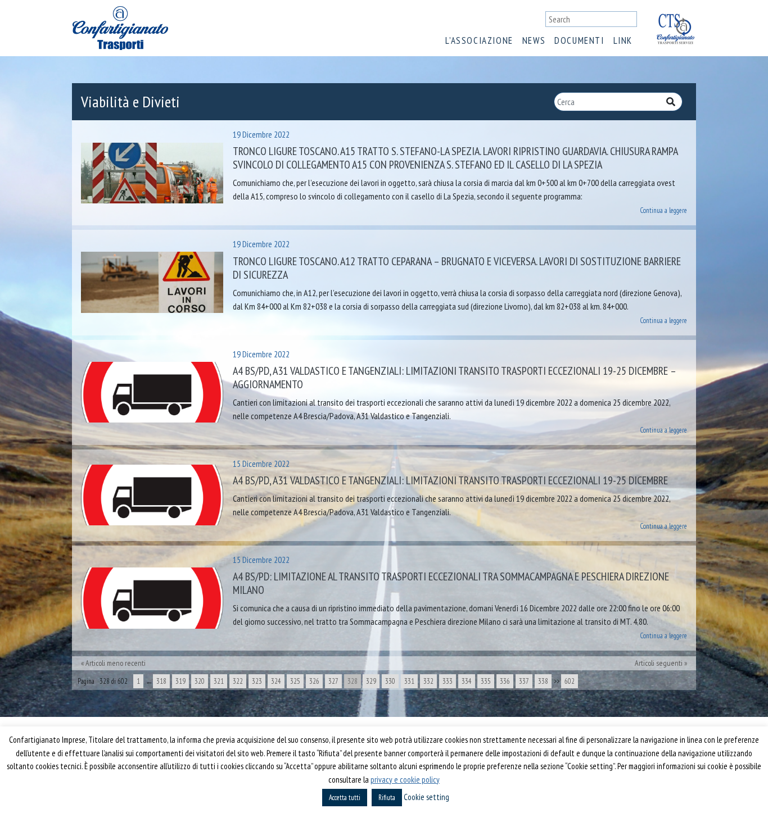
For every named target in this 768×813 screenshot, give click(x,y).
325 (295, 681)
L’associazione (479, 40)
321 (219, 681)
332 (428, 681)
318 (161, 681)
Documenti (579, 40)
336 (505, 681)
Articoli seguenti (659, 663)
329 (371, 681)
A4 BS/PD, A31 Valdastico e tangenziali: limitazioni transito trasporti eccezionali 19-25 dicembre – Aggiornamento (454, 378)
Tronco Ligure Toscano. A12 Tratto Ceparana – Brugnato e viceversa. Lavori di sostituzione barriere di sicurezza (457, 268)
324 (276, 681)
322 (238, 681)
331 (409, 681)
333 (447, 681)
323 (257, 681)
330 (390, 681)
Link (623, 40)
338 (543, 681)
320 (200, 681)
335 (486, 681)
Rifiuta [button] (386, 797)
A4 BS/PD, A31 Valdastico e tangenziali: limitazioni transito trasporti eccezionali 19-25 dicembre (450, 480)
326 (314, 681)
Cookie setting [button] (426, 797)
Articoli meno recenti (115, 663)
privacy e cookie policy (405, 779)
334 (467, 681)
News (533, 40)
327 (333, 681)
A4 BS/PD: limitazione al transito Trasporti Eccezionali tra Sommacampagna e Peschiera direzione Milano (451, 583)
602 (569, 681)
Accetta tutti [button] (344, 797)
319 (180, 681)
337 (524, 681)
